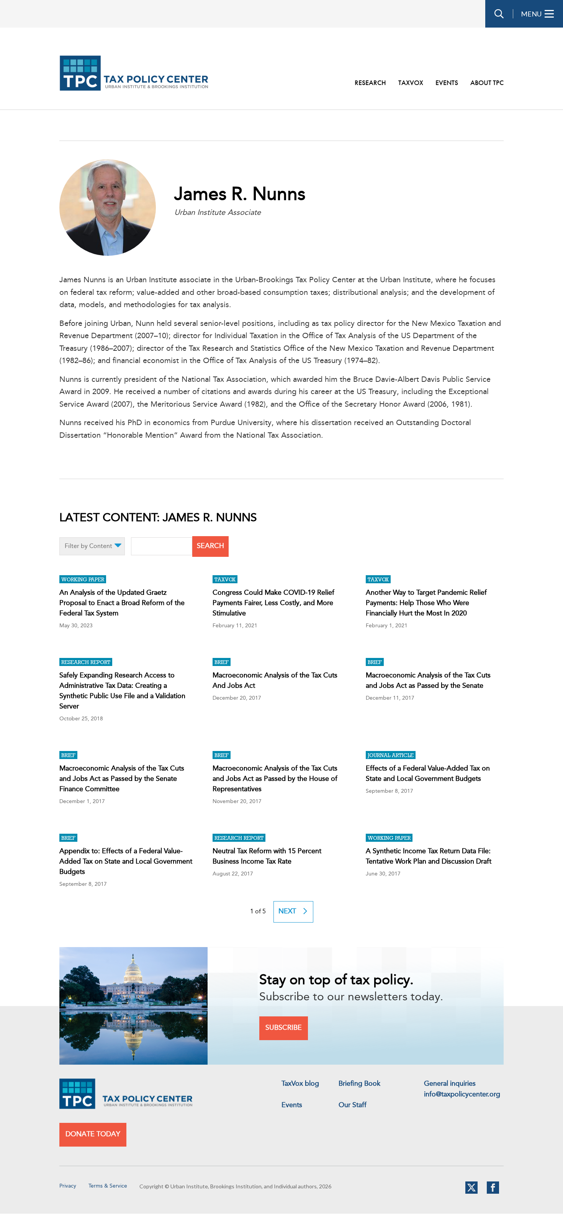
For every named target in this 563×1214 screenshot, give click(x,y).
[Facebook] (493, 1192)
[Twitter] (471, 1192)
